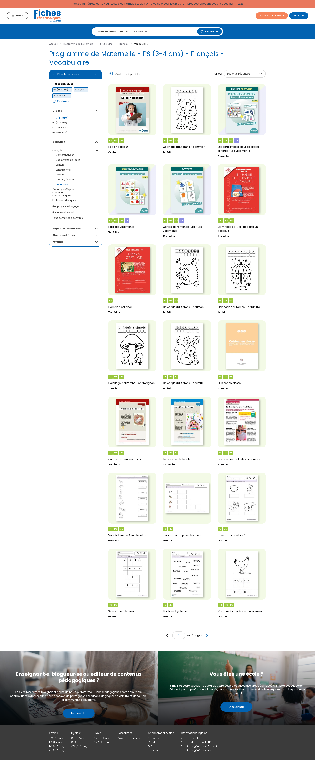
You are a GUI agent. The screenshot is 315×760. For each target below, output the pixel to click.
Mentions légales (190, 738)
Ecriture (60, 164)
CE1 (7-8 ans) (78, 742)
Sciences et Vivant (63, 212)
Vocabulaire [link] (141, 44)
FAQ (150, 746)
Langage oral (63, 169)
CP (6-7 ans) (78, 738)
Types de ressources (66, 228)
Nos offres (154, 738)
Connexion (299, 15)
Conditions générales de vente (199, 750)
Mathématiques (61, 195)
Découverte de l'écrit (68, 160)
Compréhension (65, 155)
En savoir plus (78, 713)
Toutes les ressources (109, 31)
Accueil (53, 44)
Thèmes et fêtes (63, 235)
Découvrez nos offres (272, 15)
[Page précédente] (167, 635)
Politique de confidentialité (196, 742)
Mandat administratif (160, 742)
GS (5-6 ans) (59, 132)
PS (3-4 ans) (106, 44)
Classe (57, 111)
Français (124, 44)
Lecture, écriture (65, 179)
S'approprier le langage (65, 206)
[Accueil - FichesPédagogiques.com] (47, 15)
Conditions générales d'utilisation (200, 746)
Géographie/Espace (63, 189)
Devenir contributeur (129, 738)
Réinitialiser (63, 101)
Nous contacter (157, 750)
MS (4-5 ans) (60, 127)
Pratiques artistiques (64, 200)
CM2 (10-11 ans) (102, 742)
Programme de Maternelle (78, 44)
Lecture (60, 174)
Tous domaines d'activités (67, 218)
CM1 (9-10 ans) (102, 738)
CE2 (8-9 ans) (79, 746)
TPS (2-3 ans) (60, 117)
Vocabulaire (62, 184)
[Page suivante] (207, 635)
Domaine (58, 142)
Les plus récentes (238, 74)
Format (57, 242)
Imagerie (57, 192)
